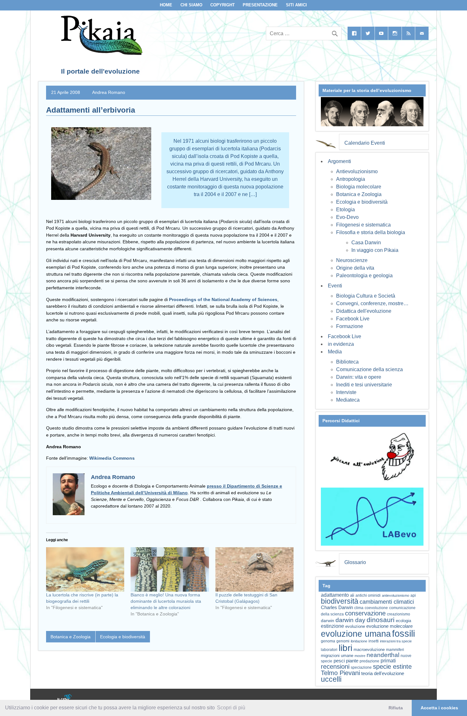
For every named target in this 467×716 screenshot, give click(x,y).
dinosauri (381, 619)
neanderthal (383, 655)
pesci (339, 660)
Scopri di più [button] (231, 707)
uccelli (331, 679)
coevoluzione (376, 608)
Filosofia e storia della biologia (370, 232)
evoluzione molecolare (389, 626)
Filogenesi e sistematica (363, 224)
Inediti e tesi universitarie (364, 384)
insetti (374, 641)
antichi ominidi (368, 595)
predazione (369, 661)
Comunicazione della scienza (369, 369)
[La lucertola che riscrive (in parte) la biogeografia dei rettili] (85, 569)
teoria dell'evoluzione (382, 673)
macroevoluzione (369, 649)
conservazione (365, 613)
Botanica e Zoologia (71, 636)
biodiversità (339, 601)
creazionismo (398, 614)
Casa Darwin (366, 242)
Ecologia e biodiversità (122, 636)
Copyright (222, 5)
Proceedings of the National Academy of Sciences (223, 299)
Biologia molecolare (358, 186)
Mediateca (348, 400)
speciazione (361, 667)
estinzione (332, 626)
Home (166, 5)
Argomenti (339, 161)
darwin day (350, 620)
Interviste (346, 392)
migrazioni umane (337, 655)
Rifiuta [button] (396, 707)
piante (352, 660)
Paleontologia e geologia (364, 275)
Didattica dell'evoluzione (363, 311)
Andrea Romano (108, 92)
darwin (327, 620)
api (413, 595)
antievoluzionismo (395, 595)
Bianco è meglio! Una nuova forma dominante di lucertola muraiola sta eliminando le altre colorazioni (166, 601)
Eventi (335, 285)
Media (335, 351)
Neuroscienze (352, 260)
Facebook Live (352, 318)
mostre (360, 656)
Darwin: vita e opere (358, 377)
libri (345, 648)
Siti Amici (296, 5)
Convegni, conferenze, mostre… (372, 303)
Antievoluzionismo (357, 171)
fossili (403, 633)
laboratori (329, 649)
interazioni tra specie (396, 641)
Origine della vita (355, 268)
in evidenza (341, 344)
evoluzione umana (356, 634)
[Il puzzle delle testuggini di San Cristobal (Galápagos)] (254, 569)
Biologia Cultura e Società (365, 296)
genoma (328, 641)
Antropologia (350, 179)
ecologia (403, 621)
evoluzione (355, 626)
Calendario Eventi (364, 143)
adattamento (335, 595)
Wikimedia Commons (112, 458)
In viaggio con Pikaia (374, 250)
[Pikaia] (100, 53)
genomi (342, 641)
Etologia (345, 209)
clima (358, 608)
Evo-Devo (347, 217)
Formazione (349, 326)
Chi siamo (191, 5)
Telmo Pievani (340, 672)
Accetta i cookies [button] (439, 707)
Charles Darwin (337, 607)
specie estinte (392, 666)
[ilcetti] (65, 698)
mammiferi (395, 649)
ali (352, 595)
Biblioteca (347, 362)
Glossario (355, 562)
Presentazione (260, 5)
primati (388, 660)
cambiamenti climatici (387, 601)
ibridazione (359, 641)
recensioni (335, 666)
